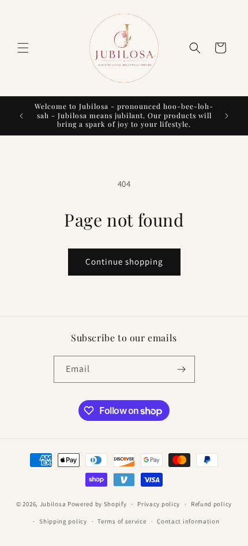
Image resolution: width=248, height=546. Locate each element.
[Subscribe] (181, 369)
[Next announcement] (226, 116)
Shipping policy (63, 521)
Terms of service (121, 521)
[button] (23, 48)
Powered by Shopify (97, 504)
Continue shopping (124, 261)
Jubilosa (53, 504)
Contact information (188, 521)
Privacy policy (158, 504)
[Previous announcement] (21, 116)
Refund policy (211, 504)
